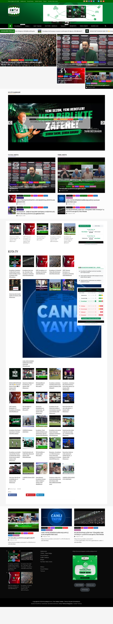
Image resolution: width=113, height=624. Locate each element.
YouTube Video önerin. (53, 1)
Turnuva (64, 25)
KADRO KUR (94, 26)
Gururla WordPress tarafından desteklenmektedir (44, 620)
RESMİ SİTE (73, 26)
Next (103, 131)
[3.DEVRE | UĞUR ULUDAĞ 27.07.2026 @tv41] (68, 487)
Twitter (22, 512)
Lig (17, 59)
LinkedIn (94, 1)
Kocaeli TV (95, 81)
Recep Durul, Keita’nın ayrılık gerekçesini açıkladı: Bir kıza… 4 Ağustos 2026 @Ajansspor (56, 131)
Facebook (89, 1)
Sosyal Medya (30, 1)
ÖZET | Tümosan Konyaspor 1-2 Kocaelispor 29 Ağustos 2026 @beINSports (22, 61)
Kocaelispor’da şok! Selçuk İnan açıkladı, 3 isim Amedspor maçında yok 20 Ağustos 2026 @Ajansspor (55, 427)
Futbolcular (45, 127)
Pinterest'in (31, 512)
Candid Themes (77, 620)
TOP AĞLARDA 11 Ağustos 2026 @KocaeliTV (40, 470)
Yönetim (80, 127)
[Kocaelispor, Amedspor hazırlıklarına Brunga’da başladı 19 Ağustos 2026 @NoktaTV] (55, 392)
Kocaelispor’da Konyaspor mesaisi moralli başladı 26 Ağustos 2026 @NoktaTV (68, 256)
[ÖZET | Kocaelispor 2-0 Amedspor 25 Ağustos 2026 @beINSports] (41, 279)
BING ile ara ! (90, 602)
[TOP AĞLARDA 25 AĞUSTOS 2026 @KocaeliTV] (42, 246)
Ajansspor (67, 62)
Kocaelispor (18, 25)
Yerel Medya (94, 83)
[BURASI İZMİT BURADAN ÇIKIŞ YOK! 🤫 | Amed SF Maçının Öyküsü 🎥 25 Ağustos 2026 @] (15, 392)
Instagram (91, 1)
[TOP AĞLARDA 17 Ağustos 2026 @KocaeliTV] (28, 416)
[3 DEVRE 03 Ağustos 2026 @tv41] (28, 439)
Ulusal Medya (37, 59)
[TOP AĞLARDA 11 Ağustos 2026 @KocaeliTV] (41, 461)
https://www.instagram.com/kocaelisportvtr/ (85, 568)
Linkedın (40, 512)
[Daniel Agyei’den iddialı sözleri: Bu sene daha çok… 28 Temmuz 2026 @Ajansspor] (68, 439)
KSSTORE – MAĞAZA (51, 26)
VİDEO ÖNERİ (84, 26)
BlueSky (87, 1)
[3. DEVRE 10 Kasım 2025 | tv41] (28, 487)
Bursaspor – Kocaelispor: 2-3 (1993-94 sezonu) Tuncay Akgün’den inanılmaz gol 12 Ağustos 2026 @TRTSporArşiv (55, 472)
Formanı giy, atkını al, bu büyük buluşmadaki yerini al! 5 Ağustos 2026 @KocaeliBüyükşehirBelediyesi (55, 498)
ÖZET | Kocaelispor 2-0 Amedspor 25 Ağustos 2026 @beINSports (41, 289)
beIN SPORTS (12, 59)
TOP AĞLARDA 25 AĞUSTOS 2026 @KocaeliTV (97, 85)
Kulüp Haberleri (14, 92)
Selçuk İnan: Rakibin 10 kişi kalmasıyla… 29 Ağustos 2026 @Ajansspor (75, 64)
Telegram (98, 1)
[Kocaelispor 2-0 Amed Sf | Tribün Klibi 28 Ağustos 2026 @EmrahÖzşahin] (56, 246)
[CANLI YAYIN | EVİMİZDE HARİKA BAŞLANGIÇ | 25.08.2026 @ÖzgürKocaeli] (62, 336)
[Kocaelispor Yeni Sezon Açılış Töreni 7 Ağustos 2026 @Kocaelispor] (15, 439)
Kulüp (72, 62)
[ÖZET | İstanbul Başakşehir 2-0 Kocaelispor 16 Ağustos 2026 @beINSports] (15, 416)
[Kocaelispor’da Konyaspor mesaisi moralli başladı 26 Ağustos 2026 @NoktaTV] (69, 246)
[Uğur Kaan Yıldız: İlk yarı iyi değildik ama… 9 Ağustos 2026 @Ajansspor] (15, 487)
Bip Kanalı (84, 1)
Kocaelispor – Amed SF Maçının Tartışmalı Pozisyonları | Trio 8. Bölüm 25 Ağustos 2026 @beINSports (68, 314)
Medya (27, 26)
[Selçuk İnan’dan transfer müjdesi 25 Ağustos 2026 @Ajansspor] (15, 303)
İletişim (45, 1)
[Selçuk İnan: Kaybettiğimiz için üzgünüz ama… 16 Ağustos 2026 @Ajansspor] (41, 416)
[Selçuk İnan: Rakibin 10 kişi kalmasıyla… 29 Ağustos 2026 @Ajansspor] (15, 246)
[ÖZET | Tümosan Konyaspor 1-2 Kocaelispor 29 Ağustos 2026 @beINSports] (29, 246)
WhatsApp (101, 1)
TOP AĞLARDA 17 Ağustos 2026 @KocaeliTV (27, 425)
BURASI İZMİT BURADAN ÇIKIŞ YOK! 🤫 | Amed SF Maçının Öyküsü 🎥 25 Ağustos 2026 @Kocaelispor (46, 31)
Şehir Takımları (38, 26)
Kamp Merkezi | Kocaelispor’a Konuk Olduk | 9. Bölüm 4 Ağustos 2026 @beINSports (41, 498)
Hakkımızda (23, 1)
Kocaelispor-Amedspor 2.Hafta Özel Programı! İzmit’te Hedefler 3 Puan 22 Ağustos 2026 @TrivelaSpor (14, 291)
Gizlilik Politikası (38, 1)
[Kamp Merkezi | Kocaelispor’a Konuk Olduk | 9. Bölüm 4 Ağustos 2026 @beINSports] (41, 487)
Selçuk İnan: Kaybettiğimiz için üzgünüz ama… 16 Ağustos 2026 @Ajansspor (40, 427)
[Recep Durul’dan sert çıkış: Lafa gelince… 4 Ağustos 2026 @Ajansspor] (68, 416)
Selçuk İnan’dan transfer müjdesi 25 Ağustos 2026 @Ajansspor (15, 312)
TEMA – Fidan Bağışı (46, 570)
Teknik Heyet (90, 62)
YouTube (104, 1)
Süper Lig (25, 59)
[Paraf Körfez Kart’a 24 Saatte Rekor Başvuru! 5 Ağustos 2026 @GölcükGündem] (28, 461)
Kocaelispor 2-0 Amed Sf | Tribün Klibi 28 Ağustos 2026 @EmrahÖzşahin (55, 289)
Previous (10, 131)
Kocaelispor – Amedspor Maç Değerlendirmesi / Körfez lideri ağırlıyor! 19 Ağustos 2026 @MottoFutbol (68, 403)
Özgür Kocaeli (83, 212)
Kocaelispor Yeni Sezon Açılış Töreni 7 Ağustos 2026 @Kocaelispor (14, 449)
